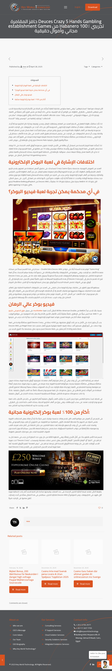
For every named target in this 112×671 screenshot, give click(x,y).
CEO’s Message (19, 630)
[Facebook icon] (90, 664)
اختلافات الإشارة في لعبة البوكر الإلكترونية (31, 85)
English (77, 7)
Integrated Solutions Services (57, 644)
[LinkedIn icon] (93, 664)
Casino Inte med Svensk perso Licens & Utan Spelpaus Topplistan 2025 (55, 574)
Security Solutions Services (56, 639)
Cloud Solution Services (54, 635)
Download (92, 7)
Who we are (18, 625)
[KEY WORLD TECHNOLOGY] (29, 7)
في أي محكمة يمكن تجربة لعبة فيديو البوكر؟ (32, 90)
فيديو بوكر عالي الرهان (23, 94)
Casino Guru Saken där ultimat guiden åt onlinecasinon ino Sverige (87, 574)
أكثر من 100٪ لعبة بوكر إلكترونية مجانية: (30, 99)
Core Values (18, 635)
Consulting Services (53, 625)
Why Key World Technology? (24, 649)
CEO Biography (19, 644)
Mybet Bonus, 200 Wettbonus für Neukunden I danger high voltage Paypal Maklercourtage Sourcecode (23, 577)
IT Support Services (53, 630)
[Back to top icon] (100, 664)
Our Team (17, 639)
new (24, 66)
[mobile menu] (65, 7)
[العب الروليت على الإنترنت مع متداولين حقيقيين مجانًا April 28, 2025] (109, 660)
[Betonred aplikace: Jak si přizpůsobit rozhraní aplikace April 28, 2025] (2, 660)
